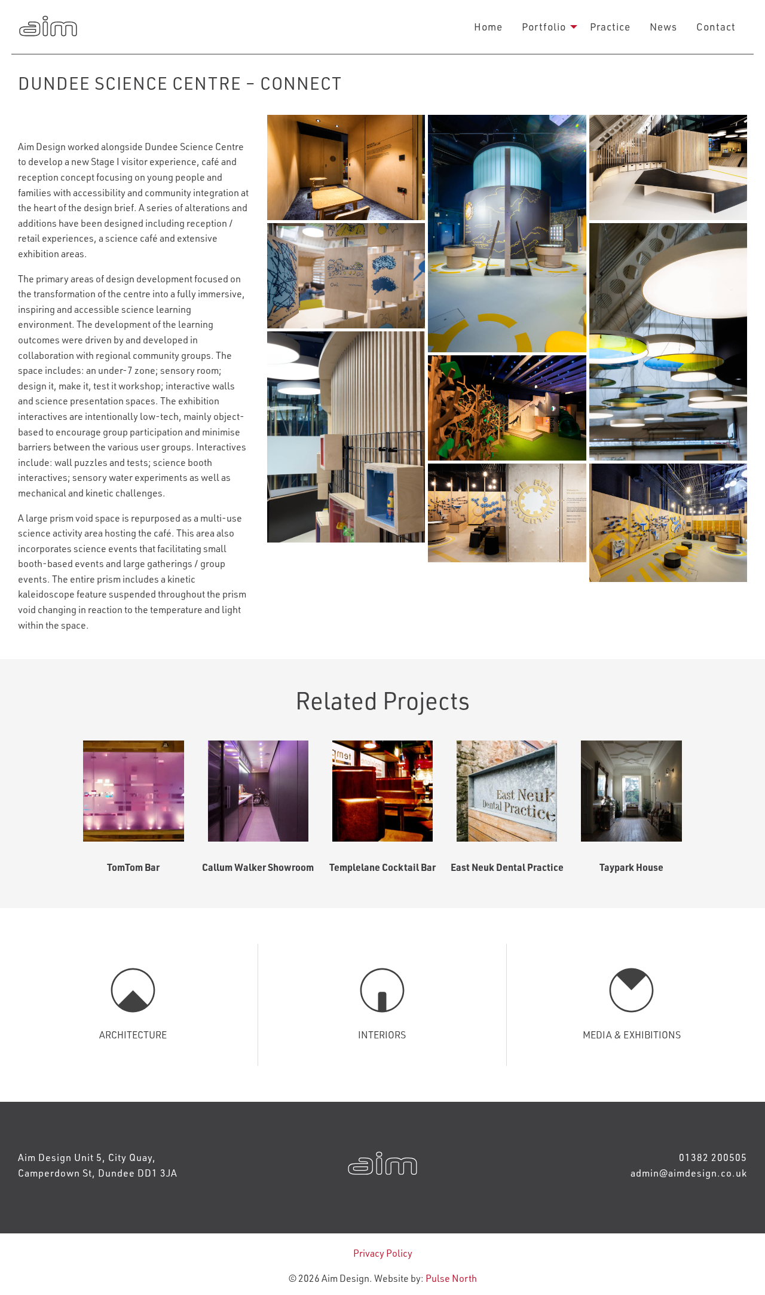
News (663, 26)
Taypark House (631, 867)
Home (488, 26)
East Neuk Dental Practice (507, 867)
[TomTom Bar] (133, 791)
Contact (716, 26)
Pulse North (451, 1278)
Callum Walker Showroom (258, 867)
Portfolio (544, 26)
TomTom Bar (133, 867)
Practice (610, 26)
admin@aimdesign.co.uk (689, 1172)
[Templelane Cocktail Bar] (382, 791)
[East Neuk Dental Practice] (507, 791)
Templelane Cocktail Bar (382, 867)
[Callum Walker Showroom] (258, 791)
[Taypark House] (631, 791)
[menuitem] (488, 26)
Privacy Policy (382, 1253)
